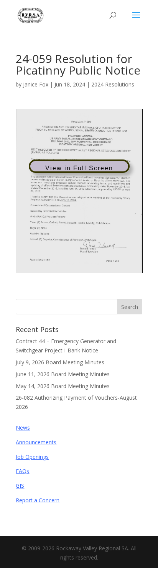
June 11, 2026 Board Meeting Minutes (63, 374)
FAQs (22, 471)
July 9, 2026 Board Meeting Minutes (60, 362)
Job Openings (32, 456)
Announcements (36, 442)
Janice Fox (35, 84)
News (23, 427)
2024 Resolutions (112, 84)
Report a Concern (37, 500)
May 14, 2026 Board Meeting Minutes (63, 386)
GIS (20, 485)
